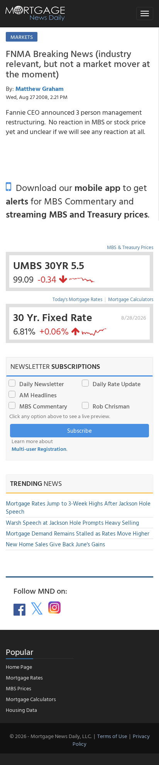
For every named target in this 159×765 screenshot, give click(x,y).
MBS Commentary (43, 406)
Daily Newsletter (41, 383)
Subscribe (79, 430)
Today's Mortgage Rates (77, 299)
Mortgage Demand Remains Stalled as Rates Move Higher (77, 533)
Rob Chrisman (111, 406)
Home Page (19, 667)
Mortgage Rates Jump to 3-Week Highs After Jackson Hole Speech (78, 507)
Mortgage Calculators (130, 299)
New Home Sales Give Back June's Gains (55, 544)
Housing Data (21, 710)
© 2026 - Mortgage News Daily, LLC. (50, 736)
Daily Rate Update (116, 383)
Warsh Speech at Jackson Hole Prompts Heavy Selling (72, 522)
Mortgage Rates (24, 677)
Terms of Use (112, 736)
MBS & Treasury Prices (130, 247)
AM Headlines (38, 395)
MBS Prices (18, 688)
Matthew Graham (39, 88)
